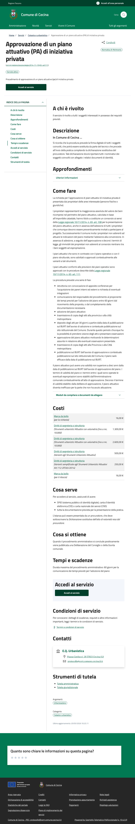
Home (11, 35)
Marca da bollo (61, 416)
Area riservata (14, 794)
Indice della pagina (17, 102)
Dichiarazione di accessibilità (20, 799)
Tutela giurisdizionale (67, 687)
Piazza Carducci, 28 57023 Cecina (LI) (85, 656)
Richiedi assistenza (108, 799)
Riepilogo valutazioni (109, 805)
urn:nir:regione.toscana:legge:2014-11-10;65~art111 (27, 65)
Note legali (104, 794)
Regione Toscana (14, 3)
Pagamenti (74, 805)
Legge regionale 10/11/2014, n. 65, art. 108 (80, 222)
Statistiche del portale (18, 805)
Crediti (41, 794)
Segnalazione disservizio (19, 810)
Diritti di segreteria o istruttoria (69, 425)
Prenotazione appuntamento (82, 799)
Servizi (21, 35)
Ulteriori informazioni (67, 177)
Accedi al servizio (26, 87)
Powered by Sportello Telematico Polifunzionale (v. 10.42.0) (101, 819)
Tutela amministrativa (68, 683)
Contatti (42, 799)
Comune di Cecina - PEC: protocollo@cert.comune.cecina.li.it (35, 819)
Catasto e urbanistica (37, 35)
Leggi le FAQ (44, 805)
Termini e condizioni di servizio (70, 627)
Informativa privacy (77, 794)
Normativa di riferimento (111, 49)
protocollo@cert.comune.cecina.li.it (85, 661)
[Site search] (123, 14)
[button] (110, 3)
